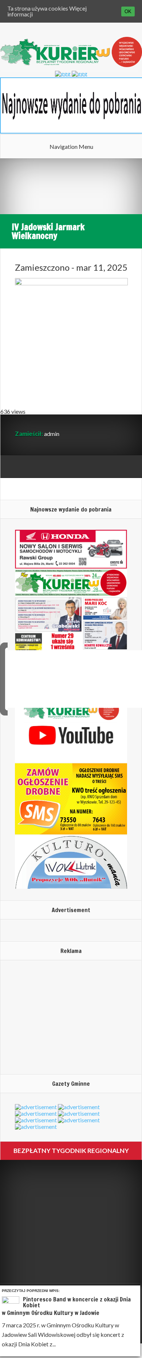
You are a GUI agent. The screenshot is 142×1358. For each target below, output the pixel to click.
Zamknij (136, 1289)
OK (128, 11)
